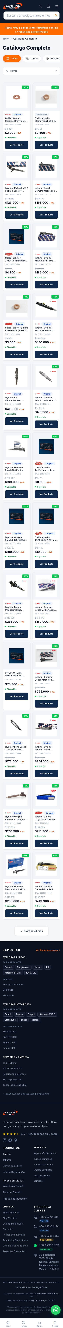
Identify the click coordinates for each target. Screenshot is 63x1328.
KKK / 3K (31, 972)
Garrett (8, 967)
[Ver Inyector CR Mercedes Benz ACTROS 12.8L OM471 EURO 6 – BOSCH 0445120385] (16, 376)
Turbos (7, 1159)
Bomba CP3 (9, 1042)
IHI (47, 967)
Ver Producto (17, 145)
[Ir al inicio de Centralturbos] (13, 6)
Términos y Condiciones (15, 1240)
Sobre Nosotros (11, 1212)
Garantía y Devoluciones (15, 1245)
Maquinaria (8, 995)
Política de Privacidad (14, 1234)
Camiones (8, 990)
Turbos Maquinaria (43, 1164)
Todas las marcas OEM (14, 1085)
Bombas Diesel (11, 1192)
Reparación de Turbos (14, 1074)
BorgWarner (23, 967)
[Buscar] (56, 15)
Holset (37, 967)
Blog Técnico (9, 1218)
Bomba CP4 (9, 1048)
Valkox (34, 1019)
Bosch (8, 1014)
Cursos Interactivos (13, 1223)
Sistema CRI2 (9, 1031)
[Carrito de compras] (48, 6)
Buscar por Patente (12, 1079)
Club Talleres (9, 1063)
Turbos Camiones (43, 1159)
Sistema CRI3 (10, 1037)
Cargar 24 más (33, 930)
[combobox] (31, 15)
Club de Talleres (42, 1175)
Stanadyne (10, 1019)
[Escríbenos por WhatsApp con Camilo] (56, 1310)
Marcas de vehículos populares (27, 1094)
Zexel (24, 1019)
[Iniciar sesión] (40, 6)
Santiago (38, 1181)
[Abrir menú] (56, 6)
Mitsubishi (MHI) (13, 972)
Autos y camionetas (13, 984)
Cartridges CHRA (12, 1165)
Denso (19, 1014)
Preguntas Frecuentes (14, 1251)
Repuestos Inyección (15, 1198)
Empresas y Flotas (12, 1068)
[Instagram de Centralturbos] (4, 1140)
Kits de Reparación (14, 1172)
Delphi (31, 1014)
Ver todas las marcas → (48, 950)
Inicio (6, 38)
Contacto (7, 1229)
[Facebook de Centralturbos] (10, 1140)
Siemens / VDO (47, 1014)
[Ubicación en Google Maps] (16, 1140)
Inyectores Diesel (13, 1186)
